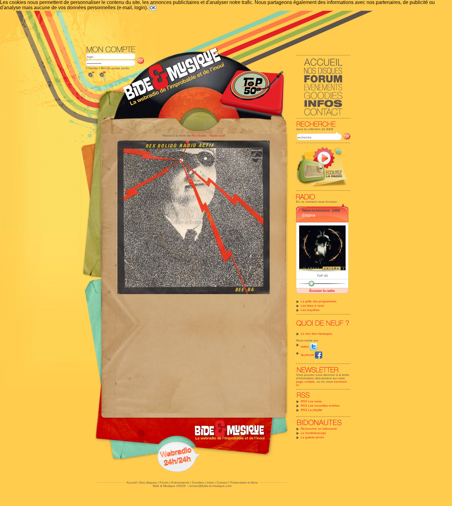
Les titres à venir (312, 305)
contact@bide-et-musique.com (210, 486)
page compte (305, 381)
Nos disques (148, 482)
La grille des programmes (318, 301)
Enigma (308, 215)
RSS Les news (311, 401)
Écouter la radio (322, 291)
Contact (222, 482)
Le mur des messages (316, 333)
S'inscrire (91, 68)
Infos (210, 482)
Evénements (180, 482)
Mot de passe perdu (115, 68)
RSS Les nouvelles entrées (320, 405)
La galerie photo (312, 437)
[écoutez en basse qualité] (90, 77)
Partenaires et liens (244, 482)
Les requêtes (310, 310)
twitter (305, 346)
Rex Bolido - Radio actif (208, 135)
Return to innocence (316, 210)
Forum (164, 482)
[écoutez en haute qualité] (102, 77)
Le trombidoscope (313, 433)
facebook (308, 355)
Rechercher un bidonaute (319, 428)
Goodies (198, 482)
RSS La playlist (311, 410)
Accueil (131, 482)
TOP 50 (322, 275)
